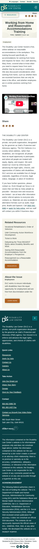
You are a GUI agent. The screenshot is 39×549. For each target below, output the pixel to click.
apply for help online (17, 208)
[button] (35, 7)
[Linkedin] (27, 546)
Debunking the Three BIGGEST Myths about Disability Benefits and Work (19, 244)
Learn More (12, 301)
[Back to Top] (34, 318)
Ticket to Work (11, 238)
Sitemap (26, 543)
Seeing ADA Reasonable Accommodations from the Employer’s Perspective (15, 252)
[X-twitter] (21, 546)
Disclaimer (28, 541)
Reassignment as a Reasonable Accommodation (18, 259)
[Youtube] (24, 546)
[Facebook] (17, 546)
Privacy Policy (19, 541)
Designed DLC (7, 541)
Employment (9, 279)
